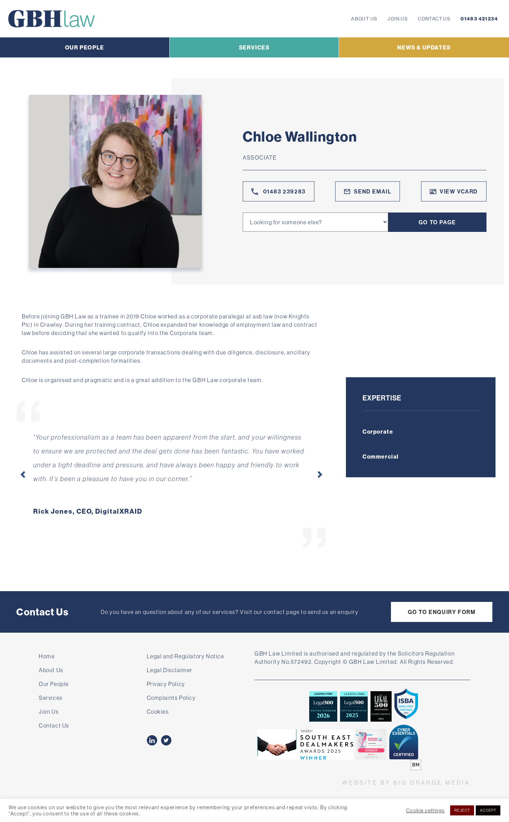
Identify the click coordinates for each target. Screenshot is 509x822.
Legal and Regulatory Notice (185, 656)
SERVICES (254, 47)
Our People (54, 683)
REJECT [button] (462, 810)
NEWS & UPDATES (423, 47)
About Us (364, 19)
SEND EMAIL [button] (372, 191)
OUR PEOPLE (84, 47)
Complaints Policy (171, 697)
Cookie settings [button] (425, 810)
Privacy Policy (166, 683)
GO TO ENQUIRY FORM (442, 611)
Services (51, 697)
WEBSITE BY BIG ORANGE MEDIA (406, 782)
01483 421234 (479, 19)
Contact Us (434, 19)
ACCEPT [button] (488, 810)
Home (47, 656)
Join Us (397, 19)
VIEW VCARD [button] (459, 191)
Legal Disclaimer (170, 670)
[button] (23, 474)
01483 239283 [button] (283, 191)
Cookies (158, 711)
